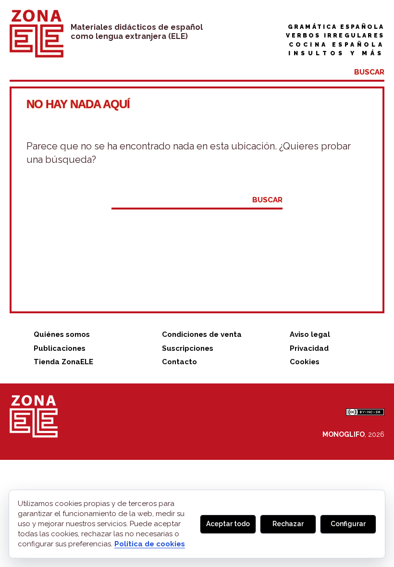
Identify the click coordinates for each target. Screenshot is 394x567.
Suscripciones (187, 348)
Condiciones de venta (202, 334)
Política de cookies (149, 544)
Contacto (179, 361)
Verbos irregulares (335, 35)
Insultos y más (336, 53)
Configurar (348, 524)
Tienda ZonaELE (63, 361)
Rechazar (288, 524)
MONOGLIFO (343, 434)
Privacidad (309, 348)
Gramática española (336, 27)
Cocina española (336, 44)
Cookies (305, 361)
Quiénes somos (62, 334)
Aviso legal (310, 334)
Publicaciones (60, 348)
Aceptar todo (228, 524)
